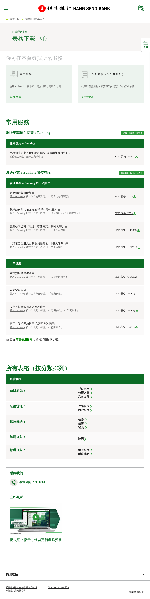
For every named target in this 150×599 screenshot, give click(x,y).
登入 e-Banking (17, 213)
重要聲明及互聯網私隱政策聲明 (21, 587)
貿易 (81, 427)
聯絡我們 (84, 453)
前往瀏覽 (15, 97)
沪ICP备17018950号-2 (58, 587)
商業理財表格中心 (34, 19)
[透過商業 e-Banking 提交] (131, 172)
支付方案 (83, 396)
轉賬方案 (83, 392)
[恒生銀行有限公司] (74, 8)
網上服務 (83, 450)
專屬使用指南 (24, 339)
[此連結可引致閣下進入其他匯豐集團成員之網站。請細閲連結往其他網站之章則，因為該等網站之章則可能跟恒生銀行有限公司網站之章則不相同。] (136, 591)
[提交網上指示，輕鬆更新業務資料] (36, 517)
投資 (81, 423)
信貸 (81, 419)
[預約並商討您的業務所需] (141, 7)
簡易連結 (12, 574)
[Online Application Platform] (132, 132)
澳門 (81, 438)
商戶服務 (83, 410)
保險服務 (83, 406)
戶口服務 (83, 388)
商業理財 (15, 19)
